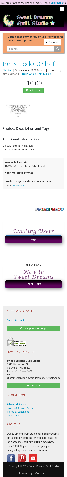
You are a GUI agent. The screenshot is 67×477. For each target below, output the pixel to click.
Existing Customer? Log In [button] (34, 328)
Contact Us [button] (34, 385)
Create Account (15, 320)
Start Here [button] (33, 284)
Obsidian (7, 70)
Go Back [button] (33, 264)
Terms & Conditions (18, 411)
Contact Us (13, 415)
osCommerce (40, 473)
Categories (53, 41)
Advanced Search (16, 404)
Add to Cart (34, 90)
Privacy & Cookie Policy (20, 408)
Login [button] (33, 239)
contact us (18, 185)
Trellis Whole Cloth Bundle (36, 73)
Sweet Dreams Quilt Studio (44, 466)
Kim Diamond (11, 73)
